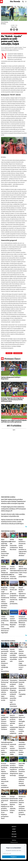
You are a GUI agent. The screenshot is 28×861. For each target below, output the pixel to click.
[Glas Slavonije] (1, 2)
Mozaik (14, 831)
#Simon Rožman (17, 353)
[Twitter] (11, 29)
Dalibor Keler (14, 27)
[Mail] (14, 29)
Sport (14, 829)
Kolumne (14, 836)
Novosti (14, 826)
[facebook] (17, 29)
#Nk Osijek (9, 353)
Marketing (14, 840)
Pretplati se (13, 856)
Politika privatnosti (14, 842)
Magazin (14, 834)
